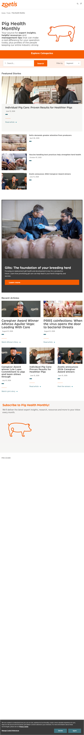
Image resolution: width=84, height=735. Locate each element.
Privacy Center (23, 726)
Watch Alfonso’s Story (10, 342)
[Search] (77, 4)
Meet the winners (64, 386)
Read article (9, 122)
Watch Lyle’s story (8, 391)
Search (40, 63)
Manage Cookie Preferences (10, 730)
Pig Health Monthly (18, 13)
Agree (75, 731)
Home (3, 13)
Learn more (14, 282)
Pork (8, 13)
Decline (60, 731)
